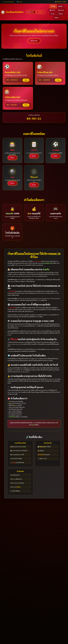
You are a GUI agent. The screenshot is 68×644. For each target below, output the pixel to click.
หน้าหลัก (53, 6)
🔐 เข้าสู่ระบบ (41, 450)
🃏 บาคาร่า (52, 10)
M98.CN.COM (15, 487)
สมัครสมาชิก (31, 12)
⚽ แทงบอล (61, 10)
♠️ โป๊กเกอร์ (60, 14)
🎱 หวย (52, 14)
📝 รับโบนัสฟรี (44, 446)
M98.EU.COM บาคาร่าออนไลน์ (17, 483)
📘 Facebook (19, 1)
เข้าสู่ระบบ (40, 12)
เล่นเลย (12, 157)
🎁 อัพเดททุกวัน (44, 454)
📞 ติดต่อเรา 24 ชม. (42, 458)
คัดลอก (26, 80)
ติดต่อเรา (57, 17)
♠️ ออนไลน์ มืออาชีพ (17, 462)
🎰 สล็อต (60, 6)
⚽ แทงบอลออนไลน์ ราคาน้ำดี (17, 454)
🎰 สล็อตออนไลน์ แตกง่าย (18, 446)
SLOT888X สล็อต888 (15, 491)
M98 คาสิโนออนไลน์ (14, 475)
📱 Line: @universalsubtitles (8, 1)
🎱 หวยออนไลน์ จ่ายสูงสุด (16, 458)
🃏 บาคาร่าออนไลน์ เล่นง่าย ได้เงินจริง (18, 450)
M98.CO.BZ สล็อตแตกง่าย (16, 479)
